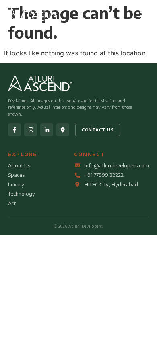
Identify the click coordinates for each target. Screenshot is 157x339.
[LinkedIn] (46, 129)
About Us (19, 165)
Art (12, 203)
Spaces (16, 175)
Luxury (16, 184)
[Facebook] (14, 129)
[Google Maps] (62, 129)
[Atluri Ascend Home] (33, 18)
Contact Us (98, 129)
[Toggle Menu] (145, 15)
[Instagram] (30, 129)
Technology (21, 193)
